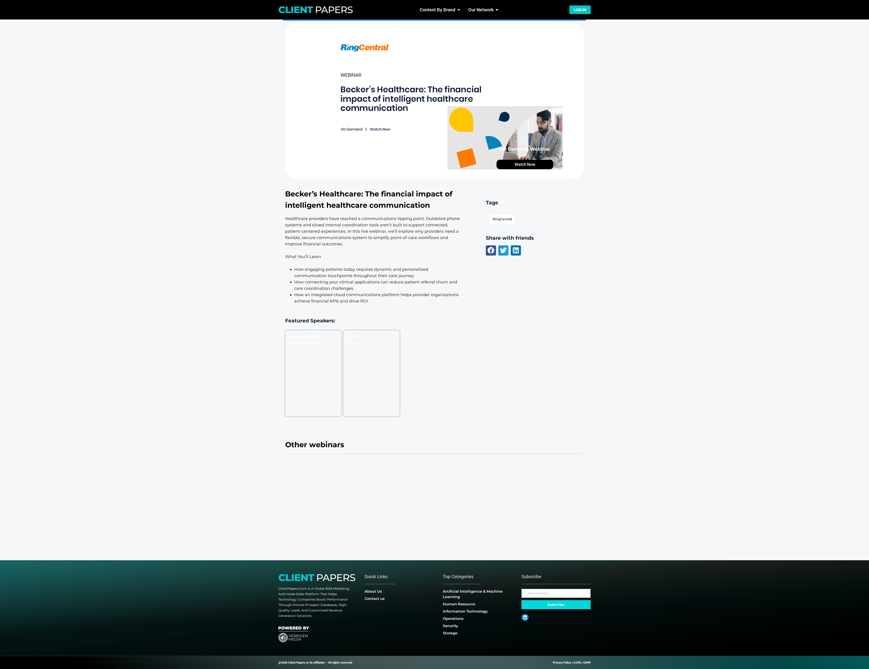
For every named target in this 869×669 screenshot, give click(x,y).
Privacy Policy (562, 662)
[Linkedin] (525, 617)
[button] (491, 250)
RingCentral (502, 219)
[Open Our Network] (497, 9)
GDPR (587, 662)
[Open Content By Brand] (458, 9)
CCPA (577, 662)
